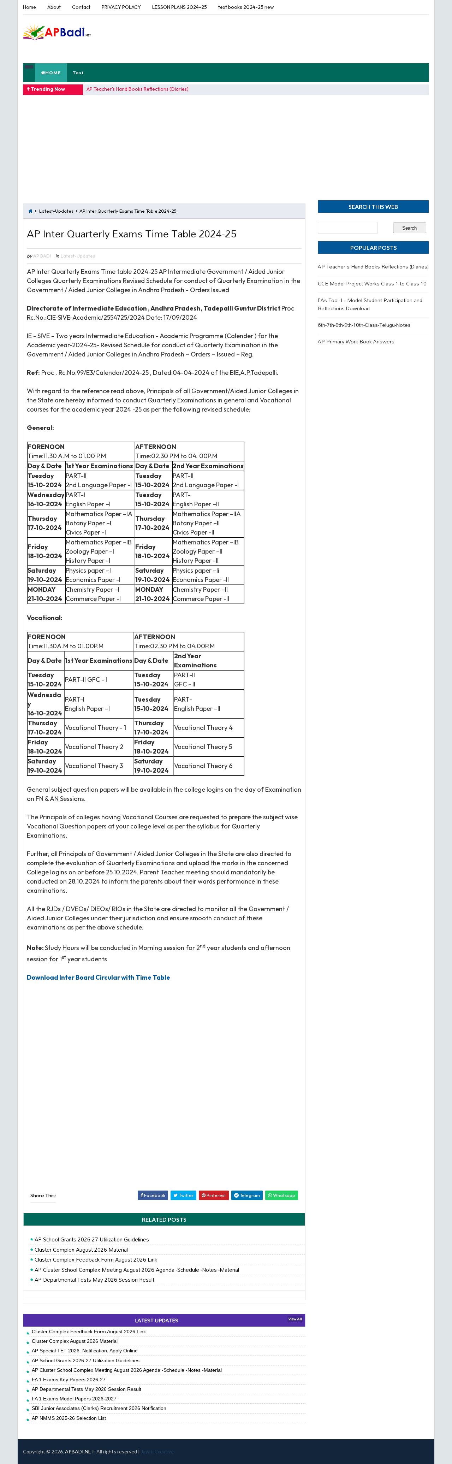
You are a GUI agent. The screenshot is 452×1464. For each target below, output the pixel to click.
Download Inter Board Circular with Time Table (98, 977)
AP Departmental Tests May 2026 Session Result (94, 1280)
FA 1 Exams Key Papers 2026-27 (69, 1379)
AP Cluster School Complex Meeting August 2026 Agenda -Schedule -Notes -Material (137, 1270)
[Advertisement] (299, 38)
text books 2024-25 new (246, 7)
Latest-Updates (56, 211)
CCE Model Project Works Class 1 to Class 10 (372, 283)
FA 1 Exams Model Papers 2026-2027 (74, 1398)
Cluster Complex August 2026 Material (81, 1250)
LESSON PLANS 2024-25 (179, 7)
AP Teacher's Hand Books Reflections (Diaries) (138, 89)
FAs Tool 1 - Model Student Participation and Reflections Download (370, 304)
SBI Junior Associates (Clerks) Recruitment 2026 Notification (99, 1408)
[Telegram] (397, 7)
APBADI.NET (79, 1451)
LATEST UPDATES (156, 1320)
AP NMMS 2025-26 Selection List (69, 1418)
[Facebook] (422, 7)
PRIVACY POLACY (121, 7)
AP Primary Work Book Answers (356, 341)
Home (29, 7)
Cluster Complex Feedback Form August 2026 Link (96, 1260)
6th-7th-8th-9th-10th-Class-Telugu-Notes (364, 325)
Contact (81, 7)
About (54, 7)
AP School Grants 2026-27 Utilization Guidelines (92, 1239)
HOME (53, 72)
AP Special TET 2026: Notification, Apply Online (85, 1350)
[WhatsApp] (409, 7)
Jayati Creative (157, 1451)
